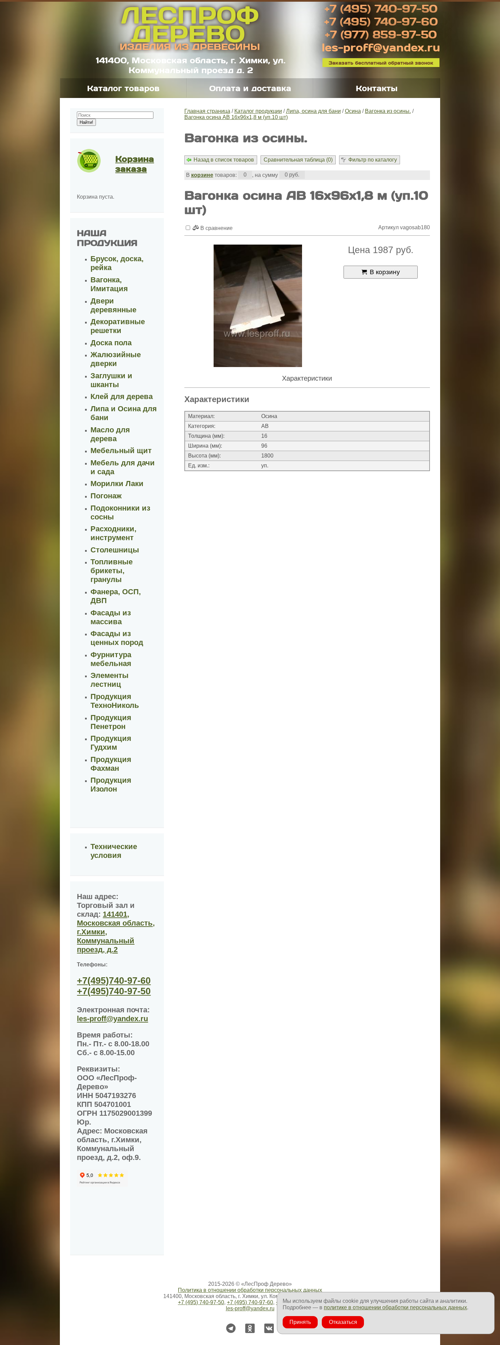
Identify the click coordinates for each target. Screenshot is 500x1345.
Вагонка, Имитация (109, 284)
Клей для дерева (121, 396)
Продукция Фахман (110, 764)
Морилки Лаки (117, 483)
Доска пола (111, 342)
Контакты (377, 88)
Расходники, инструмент (113, 533)
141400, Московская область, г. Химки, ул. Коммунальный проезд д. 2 (191, 65)
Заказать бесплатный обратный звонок (381, 62)
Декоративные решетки (117, 326)
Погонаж (106, 496)
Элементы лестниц (109, 679)
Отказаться (343, 1322)
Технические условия (113, 851)
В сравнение (216, 228)
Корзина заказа (134, 163)
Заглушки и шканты (111, 380)
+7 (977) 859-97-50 (381, 34)
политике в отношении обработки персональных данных (395, 1307)
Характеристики (307, 378)
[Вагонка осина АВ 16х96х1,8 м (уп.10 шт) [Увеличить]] (258, 306)
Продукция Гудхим (110, 742)
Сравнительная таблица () (298, 160)
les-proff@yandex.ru (381, 46)
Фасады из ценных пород (116, 638)
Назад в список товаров (224, 160)
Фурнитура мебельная (110, 659)
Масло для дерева (110, 434)
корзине (202, 175)
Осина (353, 111)
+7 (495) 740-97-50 (380, 8)
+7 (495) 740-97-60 (381, 21)
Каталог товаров (123, 88)
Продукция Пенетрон (110, 722)
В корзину (385, 272)
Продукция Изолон (110, 784)
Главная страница (207, 111)
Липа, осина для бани (313, 111)
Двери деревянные (113, 305)
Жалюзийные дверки (115, 359)
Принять (300, 1322)
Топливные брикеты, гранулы (111, 571)
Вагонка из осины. (388, 111)
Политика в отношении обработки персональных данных (250, 1290)
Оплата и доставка (250, 88)
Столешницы (114, 550)
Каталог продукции (258, 111)
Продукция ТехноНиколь (114, 701)
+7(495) (114, 981)
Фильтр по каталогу (372, 160)
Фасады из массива (110, 617)
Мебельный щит (121, 450)
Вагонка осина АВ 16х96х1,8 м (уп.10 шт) (236, 117)
